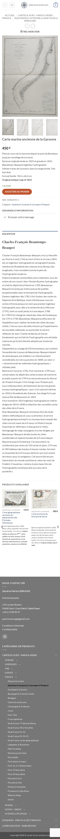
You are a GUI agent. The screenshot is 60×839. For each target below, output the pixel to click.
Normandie (13, 757)
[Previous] (7, 76)
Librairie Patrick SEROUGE (16, 591)
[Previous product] (33, 26)
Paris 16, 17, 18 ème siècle (19, 765)
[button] (4, 5)
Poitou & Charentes (16, 787)
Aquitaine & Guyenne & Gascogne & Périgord (30, 204)
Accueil (10, 15)
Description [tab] (8, 234)
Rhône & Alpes (14, 795)
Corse (10, 710)
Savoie (11, 799)
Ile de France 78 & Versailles (20, 727)
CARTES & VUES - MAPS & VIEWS (35, 15)
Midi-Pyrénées (14, 749)
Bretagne (12, 698)
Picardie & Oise (15, 782)
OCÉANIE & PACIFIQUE (16, 813)
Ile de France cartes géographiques (23, 740)
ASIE (7, 668)
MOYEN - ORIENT (13, 809)
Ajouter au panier (17, 191)
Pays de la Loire (15, 778)
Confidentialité (9, 629)
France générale (15, 719)
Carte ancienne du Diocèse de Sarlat (39, 515)
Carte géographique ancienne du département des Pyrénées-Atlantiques (11, 517)
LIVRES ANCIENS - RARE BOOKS (19, 825)
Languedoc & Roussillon (18, 744)
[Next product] (27, 26)
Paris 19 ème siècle (16, 770)
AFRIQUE (9, 660)
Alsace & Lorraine (16, 681)
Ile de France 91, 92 (16, 732)
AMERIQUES (11, 664)
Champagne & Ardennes (19, 706)
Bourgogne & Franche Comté (21, 694)
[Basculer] (5, 217)
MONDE (9, 805)
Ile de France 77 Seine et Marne (22, 723)
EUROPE (9, 672)
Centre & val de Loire (17, 702)
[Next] (53, 76)
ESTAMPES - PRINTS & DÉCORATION (21, 820)
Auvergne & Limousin (17, 689)
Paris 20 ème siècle (16, 774)
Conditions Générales (13, 625)
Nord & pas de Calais (17, 753)
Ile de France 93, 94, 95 (18, 736)
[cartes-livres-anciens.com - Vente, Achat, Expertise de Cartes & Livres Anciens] (34, 5)
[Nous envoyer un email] (4, 636)
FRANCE (6, 18)
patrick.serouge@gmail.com (16, 618)
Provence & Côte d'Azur (18, 791)
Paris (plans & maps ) (17, 761)
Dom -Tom (12, 715)
